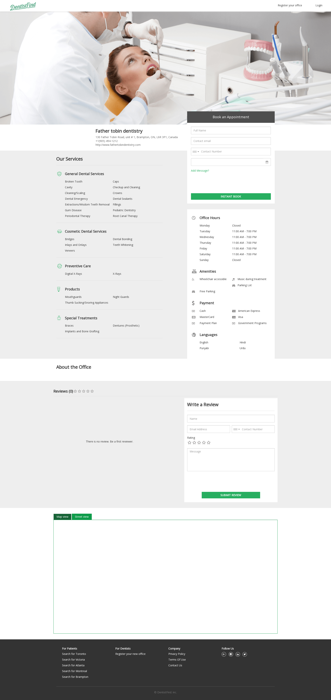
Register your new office (130, 654)
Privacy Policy (176, 654)
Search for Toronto (74, 654)
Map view (62, 516)
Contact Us (175, 665)
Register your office (290, 5)
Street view (82, 516)
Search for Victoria (73, 659)
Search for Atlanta (73, 665)
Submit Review (230, 495)
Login (318, 5)
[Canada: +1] (195, 152)
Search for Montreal (74, 671)
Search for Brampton (75, 677)
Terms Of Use (177, 659)
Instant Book (231, 196)
